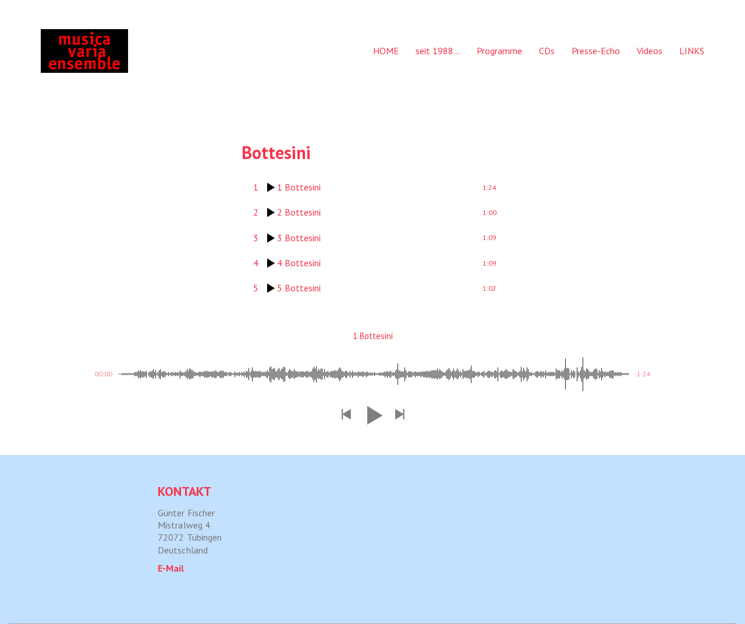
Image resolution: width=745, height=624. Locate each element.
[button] (345, 415)
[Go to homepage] (84, 51)
